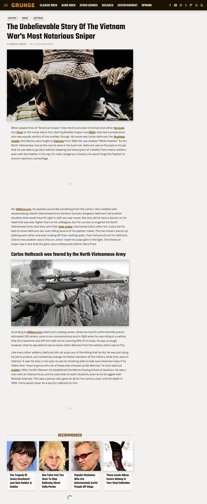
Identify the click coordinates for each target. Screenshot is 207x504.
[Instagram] (181, 5)
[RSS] (202, 5)
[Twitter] (186, 5)
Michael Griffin (18, 44)
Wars (25, 18)
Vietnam (38, 18)
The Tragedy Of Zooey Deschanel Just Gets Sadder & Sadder (21, 481)
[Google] (196, 5)
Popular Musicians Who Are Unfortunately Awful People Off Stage (86, 481)
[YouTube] (175, 5)
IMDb (91, 132)
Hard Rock (68, 5)
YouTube (123, 323)
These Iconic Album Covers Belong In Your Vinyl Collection (118, 479)
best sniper (66, 226)
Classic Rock (48, 5)
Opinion (147, 5)
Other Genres (89, 5)
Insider (15, 369)
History (12, 18)
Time (19, 132)
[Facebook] (170, 5)
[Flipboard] (191, 5)
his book (119, 127)
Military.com (23, 209)
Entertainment (127, 5)
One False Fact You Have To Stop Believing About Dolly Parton (53, 481)
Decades (107, 5)
